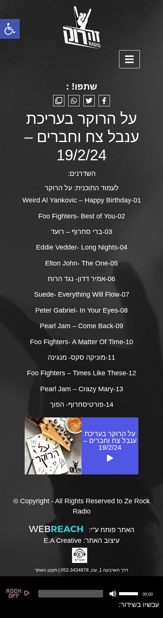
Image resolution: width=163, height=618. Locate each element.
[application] (95, 593)
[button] (10, 29)
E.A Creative (63, 540)
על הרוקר (58, 188)
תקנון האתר (46, 570)
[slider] (129, 593)
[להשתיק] (113, 593)
